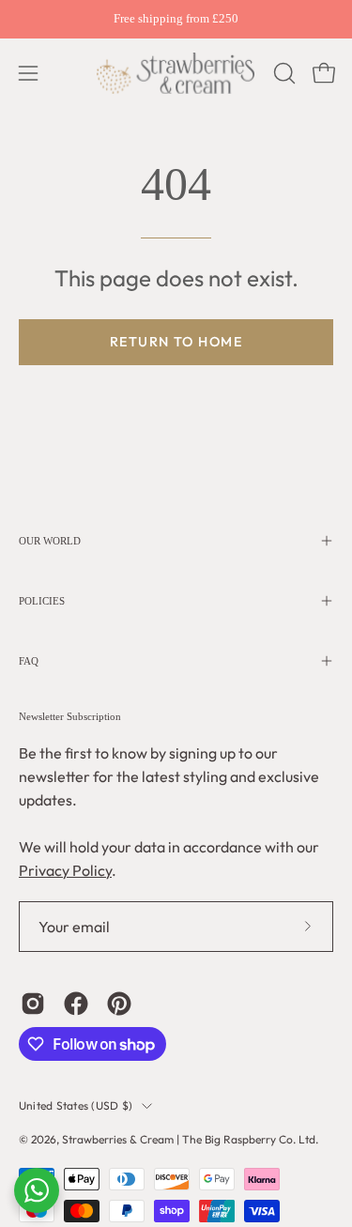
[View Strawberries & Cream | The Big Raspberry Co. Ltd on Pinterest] (119, 1003)
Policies (42, 600)
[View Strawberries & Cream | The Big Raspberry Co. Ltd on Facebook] (76, 1003)
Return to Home (176, 341)
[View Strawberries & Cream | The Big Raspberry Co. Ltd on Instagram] (33, 1003)
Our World (50, 540)
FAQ (28, 661)
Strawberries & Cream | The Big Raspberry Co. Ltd (188, 1139)
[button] (282, 73)
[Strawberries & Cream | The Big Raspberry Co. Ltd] (176, 73)
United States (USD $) (75, 1105)
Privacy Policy (65, 870)
